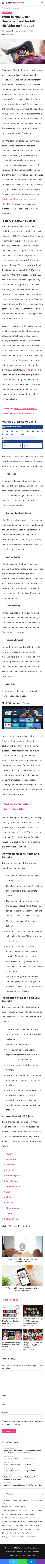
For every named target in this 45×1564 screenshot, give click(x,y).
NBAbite (26, 370)
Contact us (31, 1555)
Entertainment (14, 8)
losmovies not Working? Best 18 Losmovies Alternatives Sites (33, 1321)
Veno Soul (8, 31)
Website (5, 1413)
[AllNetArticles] (15, 3)
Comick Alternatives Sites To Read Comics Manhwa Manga (10, 1321)
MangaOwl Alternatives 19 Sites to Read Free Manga (32, 1345)
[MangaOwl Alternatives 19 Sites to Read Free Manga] (33, 1334)
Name (4, 1396)
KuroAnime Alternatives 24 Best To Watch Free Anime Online (11, 1344)
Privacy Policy (10, 1551)
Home (5, 8)
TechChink (27, 1551)
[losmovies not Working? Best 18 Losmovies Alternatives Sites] (33, 1310)
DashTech (36, 1551)
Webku (19, 1551)
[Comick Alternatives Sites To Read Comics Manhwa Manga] (12, 1310)
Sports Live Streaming (12, 199)
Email (4, 1404)
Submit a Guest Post (17, 1555)
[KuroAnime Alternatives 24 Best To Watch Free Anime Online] (12, 1334)
